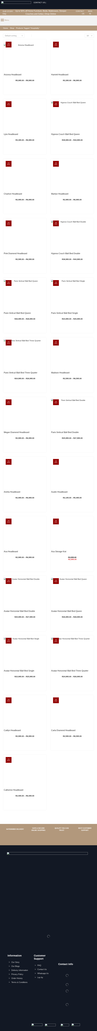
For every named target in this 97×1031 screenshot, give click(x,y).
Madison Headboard (60, 373)
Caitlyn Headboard (12, 730)
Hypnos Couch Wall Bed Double (65, 253)
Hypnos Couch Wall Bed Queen (65, 134)
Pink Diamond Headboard (15, 253)
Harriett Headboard (59, 75)
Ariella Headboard (12, 492)
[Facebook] (70, 11)
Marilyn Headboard (59, 194)
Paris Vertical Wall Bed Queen (17, 313)
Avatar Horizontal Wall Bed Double (19, 611)
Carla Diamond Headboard (63, 730)
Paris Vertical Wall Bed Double (65, 432)
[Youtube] (73, 14)
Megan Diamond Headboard (16, 432)
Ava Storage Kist (58, 551)
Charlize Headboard (13, 194)
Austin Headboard (59, 492)
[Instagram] (73, 11)
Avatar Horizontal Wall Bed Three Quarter (69, 671)
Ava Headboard (11, 551)
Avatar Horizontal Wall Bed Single (19, 671)
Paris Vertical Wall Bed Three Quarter (20, 373)
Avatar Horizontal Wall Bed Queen (66, 611)
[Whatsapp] (81, 4)
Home (5, 28)
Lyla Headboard (11, 134)
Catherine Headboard (13, 790)
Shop (12, 28)
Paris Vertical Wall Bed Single (64, 313)
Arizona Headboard (12, 75)
